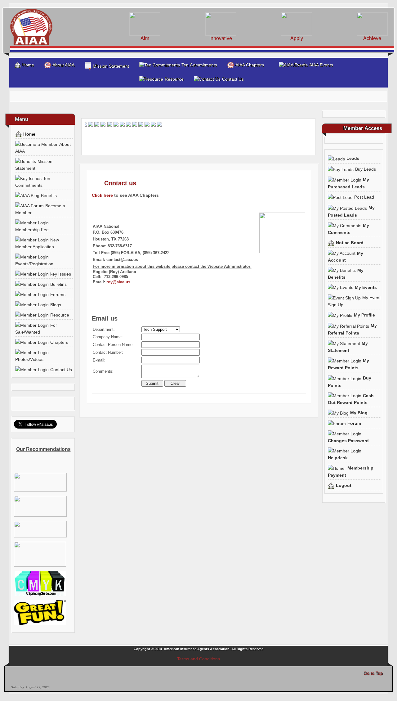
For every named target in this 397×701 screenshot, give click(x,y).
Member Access (362, 128)
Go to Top (373, 673)
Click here (102, 195)
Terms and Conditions (198, 658)
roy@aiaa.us (118, 282)
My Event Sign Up (354, 301)
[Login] (391, 113)
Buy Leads (365, 169)
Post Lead (364, 197)
